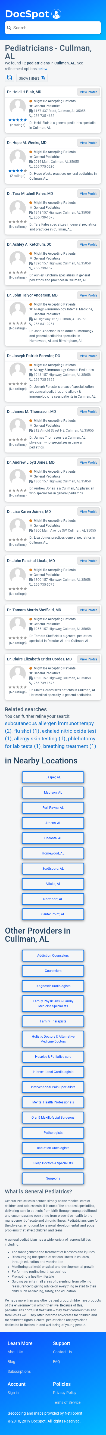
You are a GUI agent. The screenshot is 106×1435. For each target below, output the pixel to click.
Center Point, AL (53, 914)
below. (43, 69)
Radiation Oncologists (53, 1148)
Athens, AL (53, 823)
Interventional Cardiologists (53, 1072)
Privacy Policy (64, 1392)
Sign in (13, 1392)
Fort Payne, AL (53, 808)
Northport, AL (53, 899)
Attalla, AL (53, 884)
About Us (15, 1352)
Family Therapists (53, 1021)
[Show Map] (9, 78)
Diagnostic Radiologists (53, 986)
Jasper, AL (53, 777)
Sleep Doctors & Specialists (53, 1163)
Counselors (53, 971)
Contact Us (62, 1352)
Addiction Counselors (53, 955)
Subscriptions (19, 1371)
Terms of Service (66, 1402)
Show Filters (29, 78)
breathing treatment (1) (69, 746)
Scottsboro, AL (53, 869)
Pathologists (53, 1133)
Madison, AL (53, 792)
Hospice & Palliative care (53, 1057)
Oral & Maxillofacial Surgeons (53, 1117)
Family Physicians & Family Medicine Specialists (53, 1003)
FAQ (56, 1361)
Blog (11, 1361)
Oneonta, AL (53, 838)
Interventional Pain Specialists (53, 1087)
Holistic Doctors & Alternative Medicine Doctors (53, 1039)
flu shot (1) (26, 731)
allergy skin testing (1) (40, 739)
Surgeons (53, 1178)
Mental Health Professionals (53, 1102)
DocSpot (27, 13)
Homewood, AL (53, 853)
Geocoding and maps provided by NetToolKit (45, 1413)
